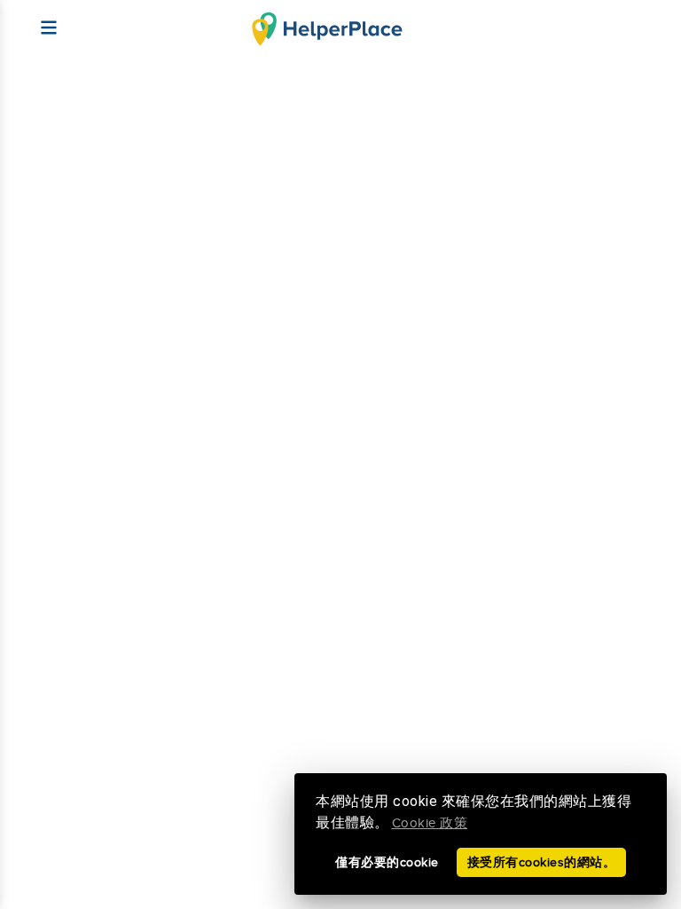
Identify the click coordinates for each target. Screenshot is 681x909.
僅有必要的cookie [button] (387, 862)
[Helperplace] (40, 19)
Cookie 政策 (430, 823)
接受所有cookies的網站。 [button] (541, 862)
